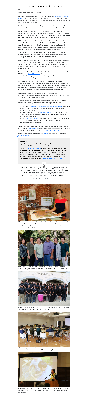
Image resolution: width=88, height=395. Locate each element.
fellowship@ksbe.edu (24, 136)
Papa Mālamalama (34, 74)
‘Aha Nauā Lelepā (45, 112)
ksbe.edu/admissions (60, 144)
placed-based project (33, 118)
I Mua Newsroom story (51, 130)
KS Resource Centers (34, 148)
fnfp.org (46, 134)
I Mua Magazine (33, 128)
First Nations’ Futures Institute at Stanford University (45, 106)
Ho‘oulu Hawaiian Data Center (52, 158)
